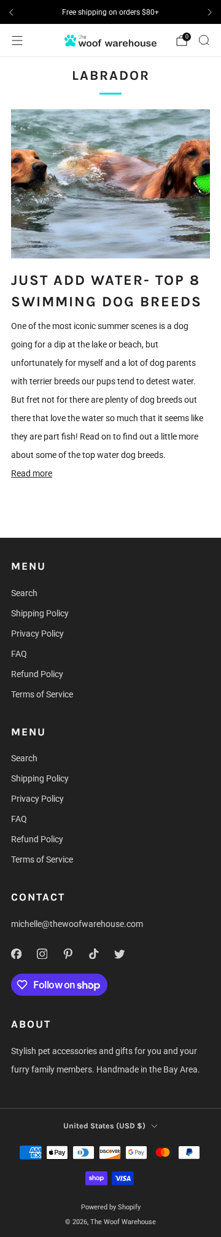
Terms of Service (42, 694)
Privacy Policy (37, 633)
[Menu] (17, 40)
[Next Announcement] (210, 12)
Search (24, 593)
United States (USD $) (104, 1125)
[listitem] (110, 12)
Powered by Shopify (111, 1207)
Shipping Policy (40, 613)
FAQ (19, 654)
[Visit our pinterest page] (67, 953)
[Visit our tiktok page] (93, 953)
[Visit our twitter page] (119, 953)
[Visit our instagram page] (42, 953)
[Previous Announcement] (11, 12)
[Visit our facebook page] (16, 953)
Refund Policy (37, 674)
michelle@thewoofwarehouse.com (77, 924)
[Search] (204, 40)
